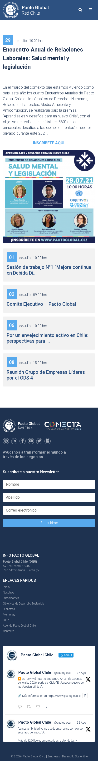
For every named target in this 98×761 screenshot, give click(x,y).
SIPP (6, 620)
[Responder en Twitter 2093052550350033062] (21, 707)
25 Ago (81, 722)
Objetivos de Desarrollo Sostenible (23, 603)
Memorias (9, 614)
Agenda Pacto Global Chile (19, 625)
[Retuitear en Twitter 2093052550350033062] (30, 707)
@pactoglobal (62, 673)
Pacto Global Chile (34, 672)
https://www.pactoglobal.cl (64, 695)
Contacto (8, 631)
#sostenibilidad (31, 686)
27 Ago (81, 673)
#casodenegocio (70, 682)
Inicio (6, 587)
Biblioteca (9, 609)
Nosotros (8, 592)
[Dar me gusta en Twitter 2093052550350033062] (39, 707)
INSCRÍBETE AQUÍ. (49, 143)
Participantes (11, 598)
